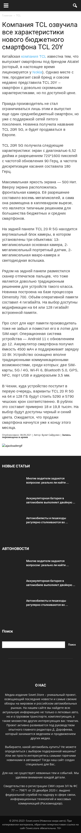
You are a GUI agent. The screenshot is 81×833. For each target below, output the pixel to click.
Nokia (37, 72)
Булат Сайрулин (51, 434)
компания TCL (33, 56)
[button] (75, 5)
